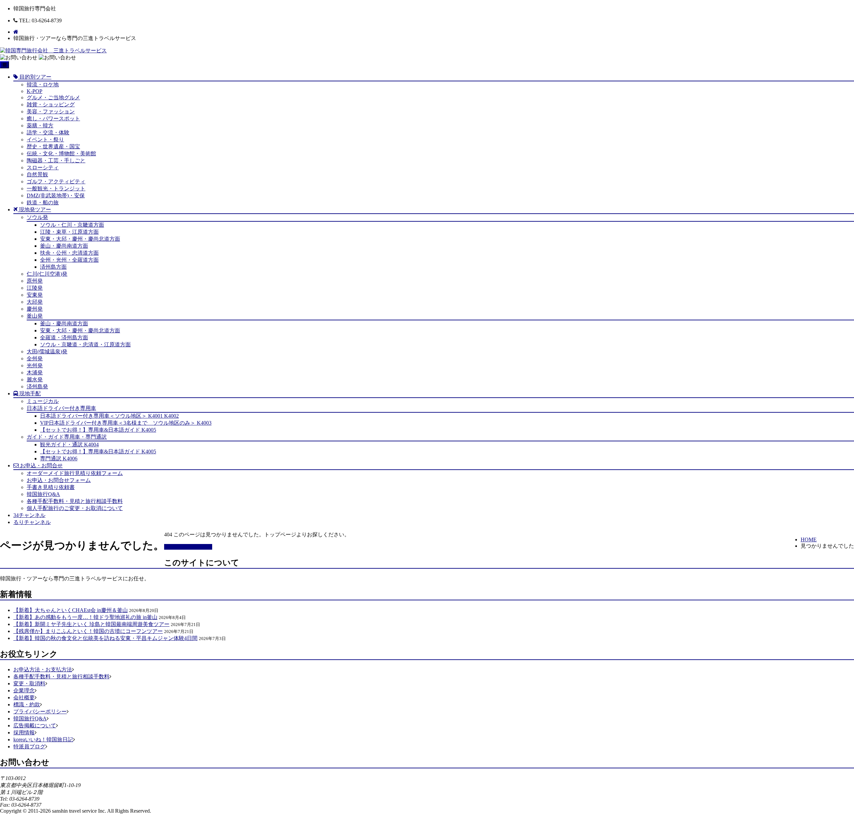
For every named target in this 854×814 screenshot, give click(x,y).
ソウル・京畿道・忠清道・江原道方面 (85, 344)
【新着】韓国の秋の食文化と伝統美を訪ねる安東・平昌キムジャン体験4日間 (105, 638)
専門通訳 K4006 (58, 458)
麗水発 (35, 379)
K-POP (34, 91)
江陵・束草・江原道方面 (69, 232)
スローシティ (43, 167)
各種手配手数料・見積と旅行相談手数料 (75, 501)
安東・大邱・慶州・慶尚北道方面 (80, 239)
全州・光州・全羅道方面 (69, 260)
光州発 (35, 365)
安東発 (35, 295)
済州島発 (37, 386)
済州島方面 (53, 267)
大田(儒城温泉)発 (47, 351)
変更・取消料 (29, 683)
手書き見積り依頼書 (51, 487)
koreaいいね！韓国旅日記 (43, 739)
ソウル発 (37, 217)
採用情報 (24, 732)
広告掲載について (34, 725)
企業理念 (24, 690)
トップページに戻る (188, 547)
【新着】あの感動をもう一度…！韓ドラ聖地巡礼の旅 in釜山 (85, 617)
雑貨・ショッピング (51, 104)
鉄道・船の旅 (43, 202)
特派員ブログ (29, 746)
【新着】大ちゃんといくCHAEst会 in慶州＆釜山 (70, 610)
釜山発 (35, 316)
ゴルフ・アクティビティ (56, 181)
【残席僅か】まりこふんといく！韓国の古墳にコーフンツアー (88, 631)
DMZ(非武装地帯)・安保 (56, 195)
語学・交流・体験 (48, 132)
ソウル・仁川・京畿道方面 (72, 225)
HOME (809, 539)
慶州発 (35, 309)
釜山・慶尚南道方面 (64, 246)
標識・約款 (26, 704)
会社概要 (24, 697)
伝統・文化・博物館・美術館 (61, 153)
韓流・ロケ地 (43, 84)
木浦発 (35, 372)
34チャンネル (29, 515)
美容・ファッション (51, 111)
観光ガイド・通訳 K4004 (69, 444)
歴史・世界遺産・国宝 (53, 146)
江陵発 (35, 288)
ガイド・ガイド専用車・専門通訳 (67, 437)
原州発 (35, 281)
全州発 (35, 358)
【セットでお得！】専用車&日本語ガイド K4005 (98, 430)
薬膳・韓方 (40, 125)
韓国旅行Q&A (43, 494)
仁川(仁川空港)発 (47, 274)
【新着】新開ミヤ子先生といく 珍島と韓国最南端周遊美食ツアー (91, 624)
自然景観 (37, 174)
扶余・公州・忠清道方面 (69, 253)
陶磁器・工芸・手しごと (56, 160)
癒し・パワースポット (53, 118)
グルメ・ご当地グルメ (53, 97)
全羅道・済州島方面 (64, 337)
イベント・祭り (45, 139)
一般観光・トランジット (56, 188)
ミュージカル (43, 401)
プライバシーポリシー (40, 711)
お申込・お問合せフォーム (59, 480)
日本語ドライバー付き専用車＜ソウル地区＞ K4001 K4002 (109, 416)
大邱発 (35, 302)
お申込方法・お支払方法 (42, 669)
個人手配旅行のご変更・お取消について (75, 508)
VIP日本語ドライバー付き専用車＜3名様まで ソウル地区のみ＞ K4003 (125, 423)
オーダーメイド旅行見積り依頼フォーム (75, 473)
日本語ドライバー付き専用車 (61, 408)
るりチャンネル (32, 522)
